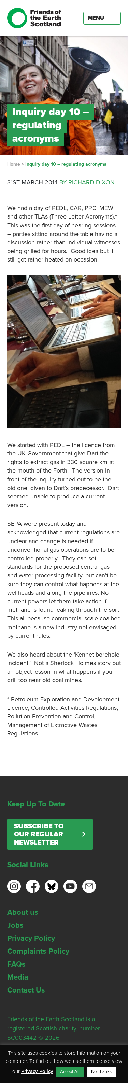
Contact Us (26, 990)
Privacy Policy (31, 938)
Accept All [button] (70, 1071)
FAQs (16, 964)
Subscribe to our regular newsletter (38, 834)
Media (17, 977)
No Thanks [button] (101, 1071)
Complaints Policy (38, 951)
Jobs (15, 925)
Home (13, 164)
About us (22, 912)
